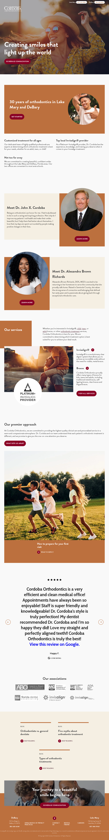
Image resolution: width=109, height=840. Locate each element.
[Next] (100, 622)
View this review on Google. (54, 644)
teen (84, 328)
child (79, 328)
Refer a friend (67, 824)
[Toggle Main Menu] (103, 9)
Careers (81, 823)
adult (45, 331)
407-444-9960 (95, 826)
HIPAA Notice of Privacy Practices (34, 824)
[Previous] (8, 622)
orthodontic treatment (70, 331)
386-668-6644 (14, 826)
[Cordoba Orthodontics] (13, 9)
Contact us (56, 824)
